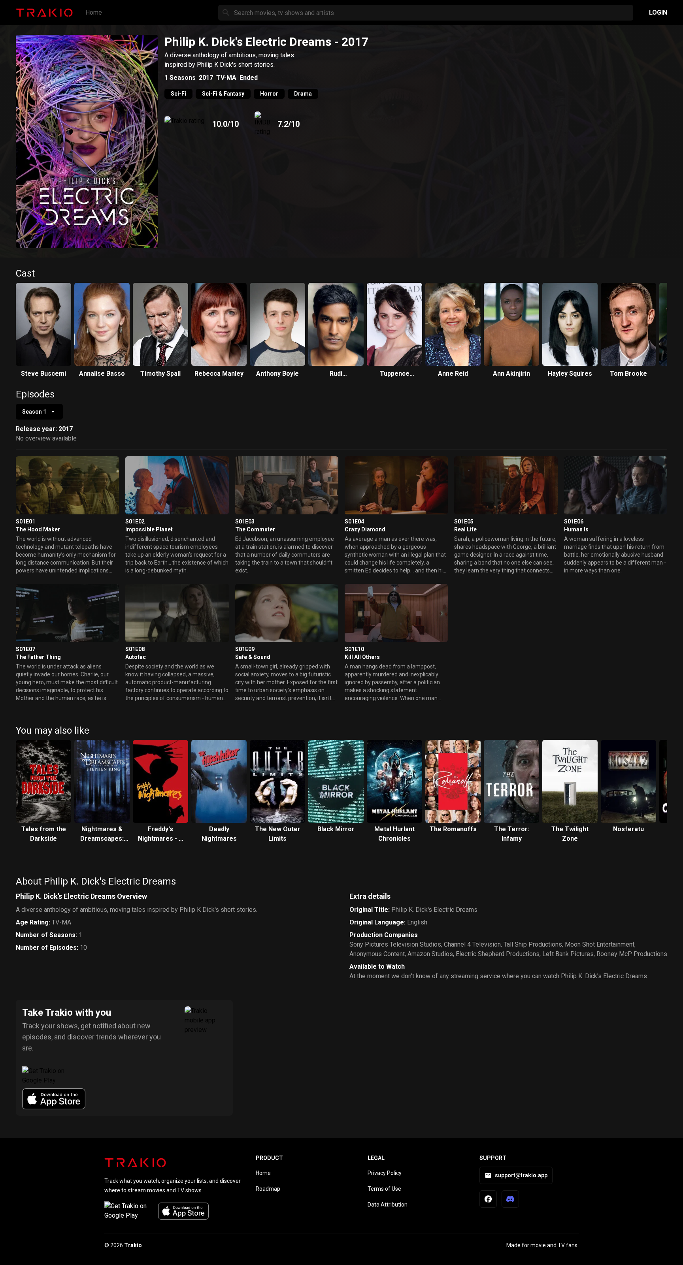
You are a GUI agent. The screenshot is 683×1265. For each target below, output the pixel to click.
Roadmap (268, 1189)
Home (93, 12)
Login (658, 12)
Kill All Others (362, 657)
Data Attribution (388, 1204)
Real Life (465, 529)
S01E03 (245, 521)
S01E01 (25, 521)
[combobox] (39, 412)
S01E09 (245, 649)
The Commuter (255, 529)
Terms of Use (384, 1189)
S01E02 (135, 521)
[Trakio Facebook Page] (488, 1199)
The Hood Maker (38, 529)
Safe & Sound (252, 657)
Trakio (133, 1245)
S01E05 (464, 521)
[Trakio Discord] (510, 1199)
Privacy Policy (385, 1173)
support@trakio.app (521, 1175)
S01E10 (354, 649)
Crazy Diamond (365, 529)
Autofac (135, 657)
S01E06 (573, 521)
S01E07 (25, 649)
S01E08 (135, 649)
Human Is (576, 529)
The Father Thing (38, 657)
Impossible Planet (149, 529)
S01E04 (354, 521)
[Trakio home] (135, 1162)
